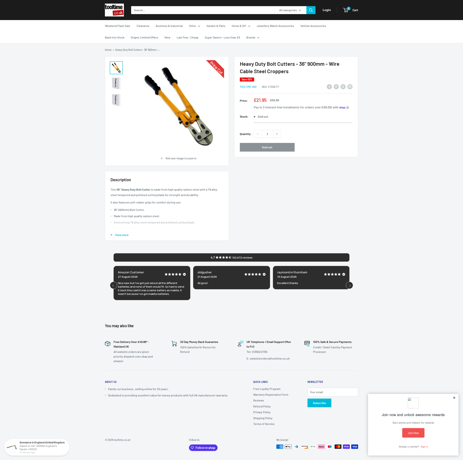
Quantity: (246, 134)
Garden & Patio (216, 25)
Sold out (267, 147)
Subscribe (319, 403)
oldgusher (204, 272)
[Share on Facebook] (329, 86)
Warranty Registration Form (270, 394)
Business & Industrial (169, 25)
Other (192, 25)
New (167, 37)
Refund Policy (262, 406)
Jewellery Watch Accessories (275, 25)
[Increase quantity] (277, 134)
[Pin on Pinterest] (336, 86)
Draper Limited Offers (144, 37)
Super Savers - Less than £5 (222, 37)
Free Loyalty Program (267, 388)
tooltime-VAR (248, 86)
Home (108, 49)
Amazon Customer (131, 272)
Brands (250, 37)
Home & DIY (239, 25)
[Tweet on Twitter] (343, 86)
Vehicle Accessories (313, 25)
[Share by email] (349, 86)
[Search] (310, 10)
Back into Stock (114, 37)
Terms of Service (264, 423)
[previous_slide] (113, 285)
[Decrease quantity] (258, 134)
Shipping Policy (263, 418)
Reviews (258, 400)
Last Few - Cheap (187, 37)
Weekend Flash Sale (117, 25)
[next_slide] (349, 285)
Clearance (143, 25)
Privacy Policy (262, 412)
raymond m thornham (292, 272)
